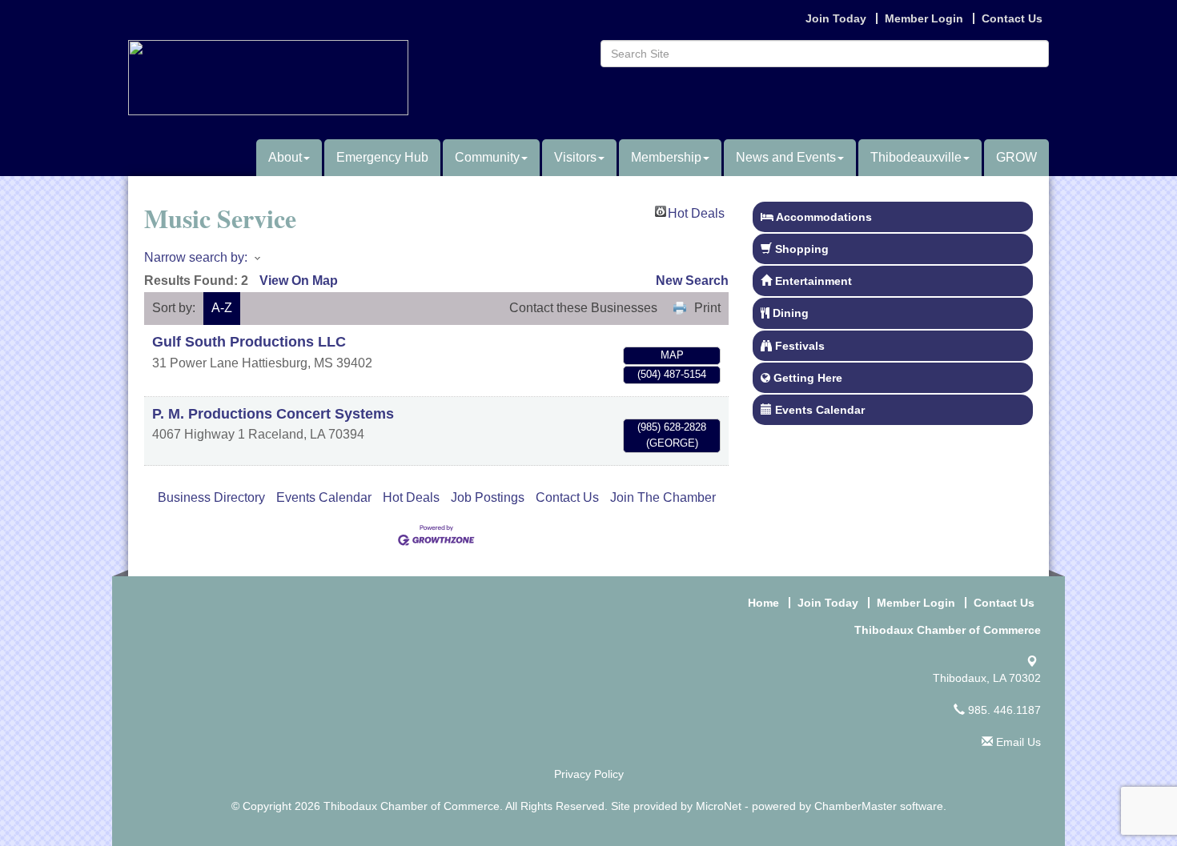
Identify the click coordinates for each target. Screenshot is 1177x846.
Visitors (575, 157)
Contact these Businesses (583, 308)
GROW (1016, 157)
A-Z (221, 308)
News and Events (786, 157)
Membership (666, 157)
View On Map (298, 280)
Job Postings (487, 497)
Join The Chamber (663, 497)
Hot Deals (696, 211)
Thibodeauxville (916, 157)
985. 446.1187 (1003, 710)
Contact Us (567, 497)
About (285, 157)
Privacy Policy (589, 774)
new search (692, 280)
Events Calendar (324, 497)
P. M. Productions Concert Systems (273, 414)
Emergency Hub (382, 157)
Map (672, 355)
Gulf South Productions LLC (249, 342)
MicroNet (718, 806)
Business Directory (211, 497)
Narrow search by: (195, 257)
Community (487, 157)
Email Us (1017, 742)
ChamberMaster (855, 806)
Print (707, 308)
